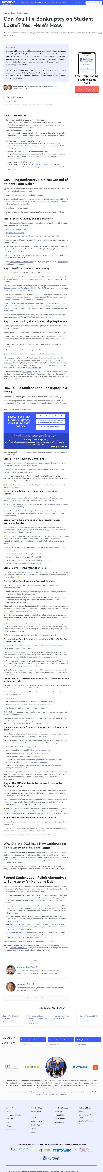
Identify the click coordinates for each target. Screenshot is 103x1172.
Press (8, 1122)
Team (8, 1111)
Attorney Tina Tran (26, 86)
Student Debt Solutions (18, 948)
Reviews (58, 3)
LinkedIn (36, 967)
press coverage (77, 1092)
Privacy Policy (60, 1115)
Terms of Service (60, 1119)
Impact (33, 1132)
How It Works (39, 3)
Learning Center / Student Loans (16, 13)
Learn (65, 3)
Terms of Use (59, 1122)
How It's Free (49, 3)
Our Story (9, 1119)
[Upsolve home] (9, 2)
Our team (40, 1083)
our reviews (48, 1092)
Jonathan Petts (52, 86)
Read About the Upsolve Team (36, 998)
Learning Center (36, 1121)
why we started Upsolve (29, 1092)
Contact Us (10, 1130)
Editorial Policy (60, 1111)
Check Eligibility (86, 89)
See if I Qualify (93, 3)
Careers (9, 1126)
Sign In (78, 3)
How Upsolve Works (13, 1115)
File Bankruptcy (27, 3)
